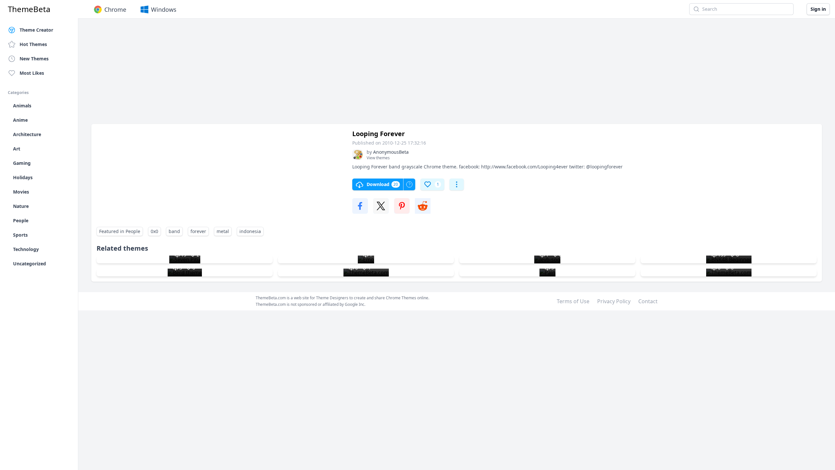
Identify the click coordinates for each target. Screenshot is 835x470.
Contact (648, 301)
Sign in (818, 9)
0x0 (154, 231)
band (174, 231)
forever (198, 231)
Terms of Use (573, 301)
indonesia (250, 231)
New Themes (34, 58)
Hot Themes (33, 44)
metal (223, 231)
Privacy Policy (613, 301)
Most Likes (32, 73)
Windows (163, 9)
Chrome (115, 9)
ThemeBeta (29, 9)
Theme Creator (36, 30)
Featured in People (119, 231)
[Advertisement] (287, 74)
